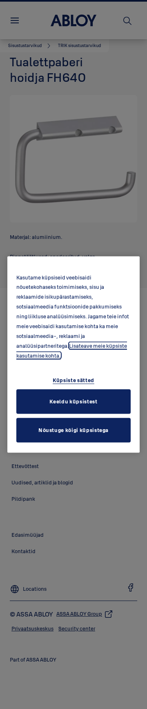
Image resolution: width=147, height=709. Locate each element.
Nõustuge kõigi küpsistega (73, 430)
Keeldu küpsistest (73, 401)
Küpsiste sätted (73, 380)
